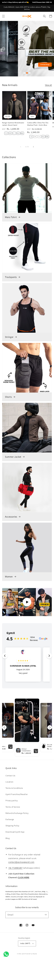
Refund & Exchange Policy (17, 813)
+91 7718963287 (15, 868)
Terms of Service (13, 807)
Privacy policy (12, 800)
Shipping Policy (12, 825)
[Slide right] (33, 147)
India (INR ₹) (25, 943)
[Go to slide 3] (29, 73)
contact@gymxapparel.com (21, 862)
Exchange (10, 819)
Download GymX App (15, 832)
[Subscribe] (45, 915)
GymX (23, 953)
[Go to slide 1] (24, 73)
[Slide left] (21, 147)
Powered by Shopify (31, 953)
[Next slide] (51, 49)
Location (9, 782)
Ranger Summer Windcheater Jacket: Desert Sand (13, 124)
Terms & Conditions (14, 788)
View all (48, 85)
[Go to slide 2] (27, 73)
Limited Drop (27, 64)
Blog (8, 838)
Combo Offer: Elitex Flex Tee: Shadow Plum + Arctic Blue (38, 124)
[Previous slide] (3, 49)
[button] (3, 16)
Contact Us (10, 775)
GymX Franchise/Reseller (17, 794)
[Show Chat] (7, 954)
